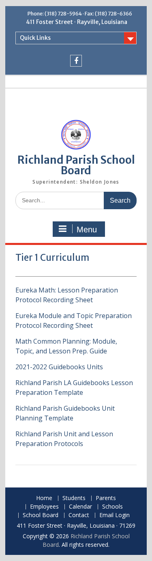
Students (74, 498)
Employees (44, 506)
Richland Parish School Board (76, 165)
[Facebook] (76, 61)
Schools (112, 506)
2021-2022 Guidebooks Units (59, 366)
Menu (87, 229)
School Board (40, 515)
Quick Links (35, 37)
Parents (106, 498)
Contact (79, 515)
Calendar (80, 506)
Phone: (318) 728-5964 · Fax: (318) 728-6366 (80, 14)
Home (44, 498)
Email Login (114, 515)
